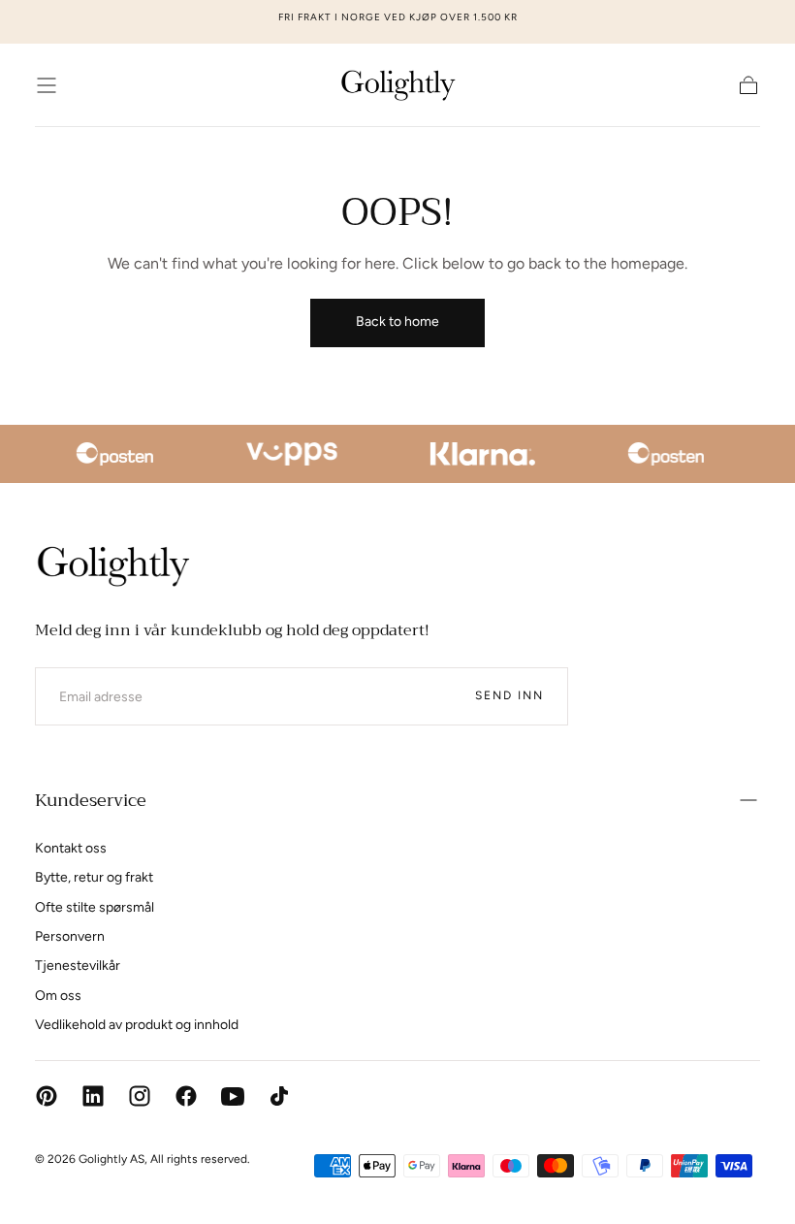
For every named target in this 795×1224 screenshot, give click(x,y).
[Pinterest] (46, 1096)
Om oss (58, 995)
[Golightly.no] (112, 566)
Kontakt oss (71, 848)
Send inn (509, 695)
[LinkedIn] (93, 1096)
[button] (46, 85)
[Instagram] (139, 1096)
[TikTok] (279, 1096)
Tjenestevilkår (77, 965)
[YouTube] (232, 1096)
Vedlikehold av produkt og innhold (136, 1024)
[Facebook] (186, 1096)
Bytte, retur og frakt (94, 877)
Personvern (70, 936)
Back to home (397, 321)
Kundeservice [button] (90, 800)
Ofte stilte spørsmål (94, 907)
